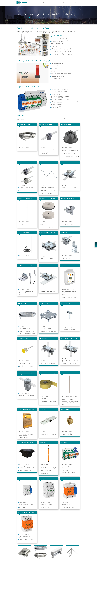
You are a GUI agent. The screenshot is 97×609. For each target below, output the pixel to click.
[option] (25, 552)
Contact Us (77, 2)
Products (55, 2)
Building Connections (30, 17)
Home (44, 2)
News (60, 2)
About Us (49, 2)
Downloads (71, 2)
